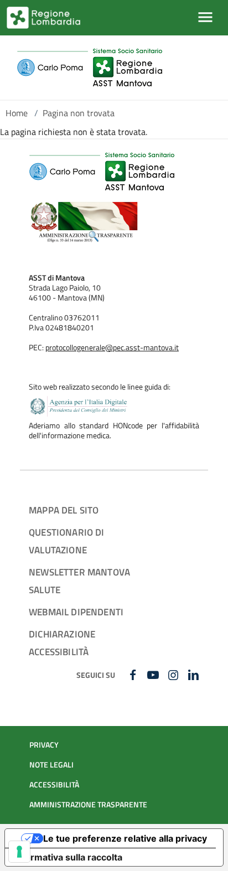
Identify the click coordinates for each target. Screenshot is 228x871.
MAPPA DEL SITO (64, 509)
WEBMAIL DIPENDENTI (76, 611)
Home (17, 113)
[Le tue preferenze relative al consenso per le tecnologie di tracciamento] (19, 851)
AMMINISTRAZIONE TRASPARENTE (88, 805)
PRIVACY (44, 745)
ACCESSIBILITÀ (54, 785)
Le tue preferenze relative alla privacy (125, 838)
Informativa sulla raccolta (68, 857)
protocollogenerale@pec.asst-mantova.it (112, 347)
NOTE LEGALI (51, 765)
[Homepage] (89, 67)
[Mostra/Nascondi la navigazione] (205, 17)
